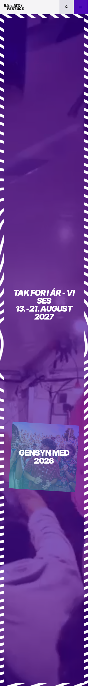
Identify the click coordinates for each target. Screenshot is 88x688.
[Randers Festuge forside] (14, 7)
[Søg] (66, 7)
